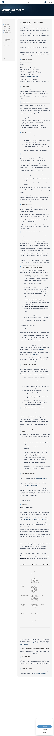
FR (45, 2)
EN (47, 2)
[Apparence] (51, 2)
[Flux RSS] (49, 2)
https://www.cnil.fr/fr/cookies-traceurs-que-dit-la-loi (36, 519)
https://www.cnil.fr (36, 354)
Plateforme (17, 2)
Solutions (23, 2)
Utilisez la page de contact (32, 76)
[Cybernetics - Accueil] (7, 2)
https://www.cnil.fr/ (24, 44)
